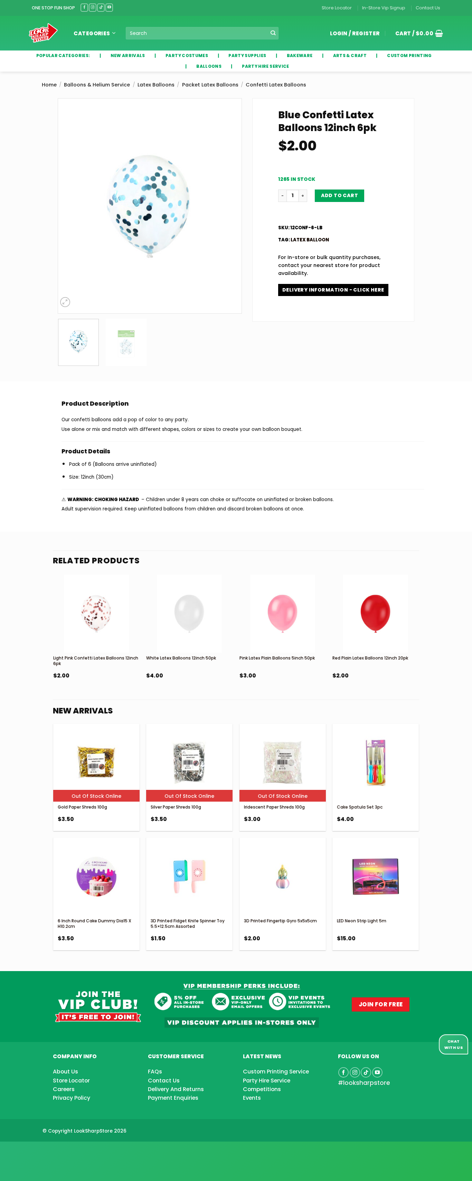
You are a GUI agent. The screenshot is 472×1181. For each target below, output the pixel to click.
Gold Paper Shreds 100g (82, 807)
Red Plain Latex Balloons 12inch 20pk (370, 658)
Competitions (262, 1089)
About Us (65, 1072)
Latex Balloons (156, 84)
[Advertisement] (55, 1150)
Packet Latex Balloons (210, 84)
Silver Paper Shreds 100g (176, 807)
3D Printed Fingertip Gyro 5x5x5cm (280, 921)
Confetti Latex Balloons (276, 84)
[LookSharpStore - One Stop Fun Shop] (43, 33)
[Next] (229, 206)
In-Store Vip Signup (383, 7)
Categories (92, 33)
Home (49, 84)
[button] (416, 33)
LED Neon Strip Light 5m (361, 921)
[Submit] (272, 33)
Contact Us (428, 7)
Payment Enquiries (173, 1098)
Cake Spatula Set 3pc (360, 807)
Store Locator (337, 7)
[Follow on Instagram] (92, 7)
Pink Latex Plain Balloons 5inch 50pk (277, 658)
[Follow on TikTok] (101, 7)
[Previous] (70, 206)
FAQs (155, 1072)
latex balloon (310, 240)
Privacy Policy (71, 1098)
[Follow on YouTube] (109, 7)
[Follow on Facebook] (84, 7)
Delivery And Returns (176, 1089)
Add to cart (339, 195)
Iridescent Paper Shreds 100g (274, 807)
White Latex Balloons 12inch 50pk (181, 658)
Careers (64, 1089)
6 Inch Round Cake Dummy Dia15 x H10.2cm (94, 923)
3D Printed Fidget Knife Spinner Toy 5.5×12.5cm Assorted (188, 923)
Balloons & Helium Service (97, 84)
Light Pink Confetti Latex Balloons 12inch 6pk (95, 660)
